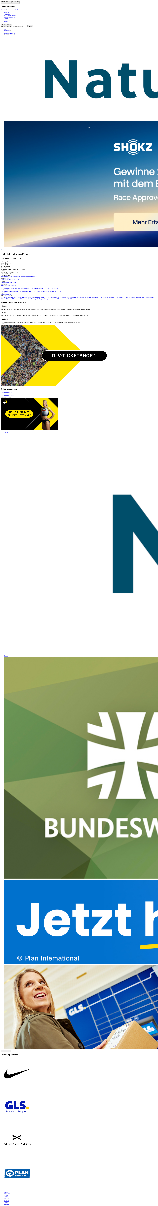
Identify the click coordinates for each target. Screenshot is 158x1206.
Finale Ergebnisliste (6, 294)
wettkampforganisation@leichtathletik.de (11, 276)
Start (5, 29)
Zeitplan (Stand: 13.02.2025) (8, 282)
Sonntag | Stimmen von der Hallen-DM (62, 299)
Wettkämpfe (7, 14)
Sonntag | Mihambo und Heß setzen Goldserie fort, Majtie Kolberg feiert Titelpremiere (29, 299)
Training (6, 18)
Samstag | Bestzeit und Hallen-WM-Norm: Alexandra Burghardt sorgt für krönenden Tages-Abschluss (113, 297)
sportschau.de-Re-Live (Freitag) (17, 291)
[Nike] (17, 1090)
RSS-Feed (6, 1198)
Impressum (7, 1193)
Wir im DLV (7, 20)
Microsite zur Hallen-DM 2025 (9, 297)
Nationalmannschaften (10, 15)
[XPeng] (17, 1156)
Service (6, 21)
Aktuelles (6, 12)
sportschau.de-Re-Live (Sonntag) (52, 291)
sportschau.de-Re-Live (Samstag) (35, 291)
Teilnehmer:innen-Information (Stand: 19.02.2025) (37, 288)
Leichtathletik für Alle (9, 17)
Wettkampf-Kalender (9, 33)
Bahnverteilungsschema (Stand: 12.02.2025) (12, 288)
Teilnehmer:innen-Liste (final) (8, 285)
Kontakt (6, 1192)
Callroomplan (54, 288)
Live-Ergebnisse (5, 291)
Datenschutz (7, 1195)
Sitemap (6, 1196)
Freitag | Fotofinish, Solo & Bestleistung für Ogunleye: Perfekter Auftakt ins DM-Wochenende (41, 297)
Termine (6, 32)
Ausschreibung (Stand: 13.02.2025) (10, 279)
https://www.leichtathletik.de (29, 276)
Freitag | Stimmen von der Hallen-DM (76, 297)
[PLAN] (17, 1189)
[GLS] (17, 1123)
